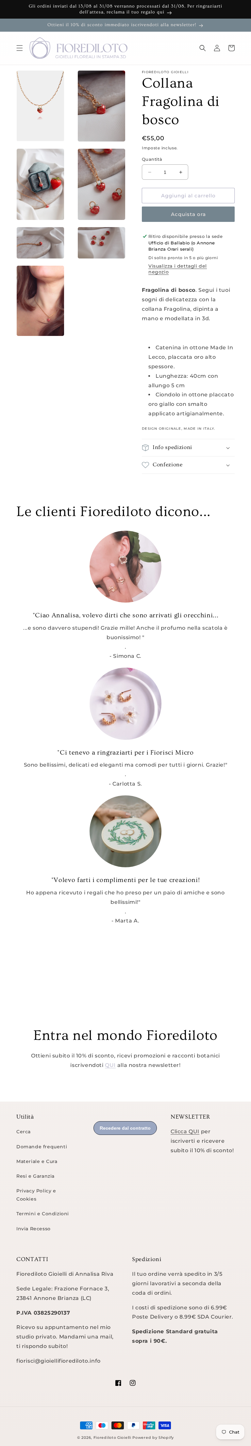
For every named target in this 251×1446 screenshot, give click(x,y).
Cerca (23, 1132)
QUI (110, 1065)
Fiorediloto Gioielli (113, 1437)
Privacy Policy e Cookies (36, 1195)
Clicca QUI (185, 1131)
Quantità (152, 159)
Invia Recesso (33, 1229)
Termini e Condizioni (42, 1214)
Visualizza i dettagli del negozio (177, 269)
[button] (19, 48)
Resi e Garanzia (35, 1176)
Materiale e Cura (37, 1161)
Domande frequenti (41, 1147)
